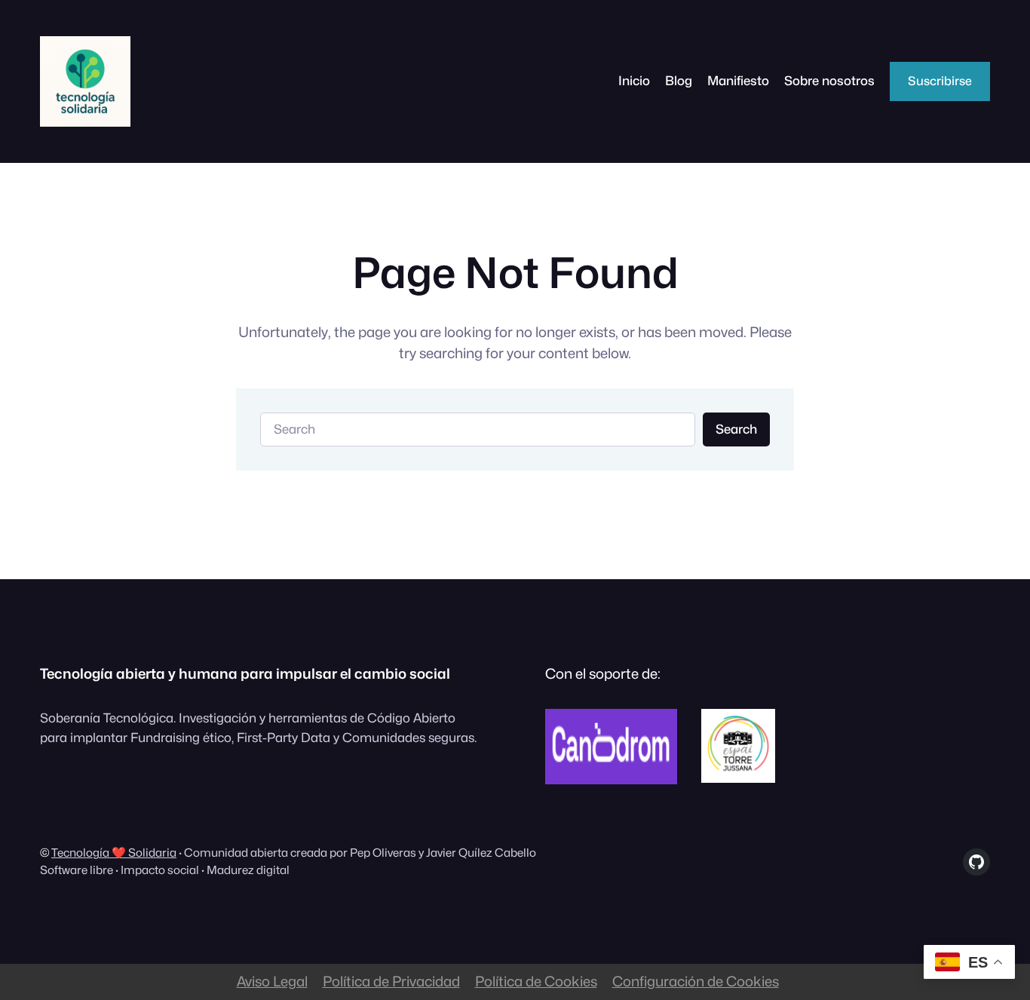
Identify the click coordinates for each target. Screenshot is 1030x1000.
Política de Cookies (536, 981)
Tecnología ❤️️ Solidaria (113, 852)
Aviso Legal (272, 981)
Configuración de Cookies (695, 981)
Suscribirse (940, 81)
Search (736, 429)
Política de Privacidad (391, 981)
